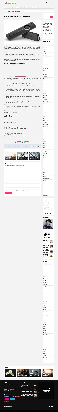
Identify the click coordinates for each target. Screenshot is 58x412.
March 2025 (45, 74)
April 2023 (44, 116)
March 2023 (45, 118)
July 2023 (44, 324)
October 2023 (45, 105)
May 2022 (44, 139)
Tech (9, 7)
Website (6, 186)
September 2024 (45, 299)
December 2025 (45, 276)
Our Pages (38, 7)
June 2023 (44, 112)
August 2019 (45, 145)
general (44, 172)
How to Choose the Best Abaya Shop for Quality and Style (22, 375)
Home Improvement (46, 178)
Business (6, 7)
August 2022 (45, 347)
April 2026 (44, 53)
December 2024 (45, 78)
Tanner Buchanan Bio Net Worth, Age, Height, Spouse (46, 250)
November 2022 (45, 126)
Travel (29, 7)
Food (44, 168)
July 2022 (44, 349)
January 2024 (45, 99)
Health (21, 7)
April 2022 (44, 141)
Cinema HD (24, 55)
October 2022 (45, 128)
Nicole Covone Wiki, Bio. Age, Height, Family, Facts (46, 255)
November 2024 (45, 80)
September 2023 (45, 322)
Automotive (33, 7)
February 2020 (45, 143)
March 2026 (45, 55)
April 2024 (44, 93)
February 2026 (45, 57)
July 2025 (44, 72)
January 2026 (45, 274)
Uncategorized (45, 195)
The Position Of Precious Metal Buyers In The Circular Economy (10, 375)
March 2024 (45, 95)
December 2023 (45, 101)
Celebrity (44, 157)
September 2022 (45, 345)
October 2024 (45, 297)
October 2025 (45, 66)
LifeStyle (17, 7)
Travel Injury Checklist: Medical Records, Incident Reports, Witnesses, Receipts (47, 34)
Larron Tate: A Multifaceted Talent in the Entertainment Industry (47, 233)
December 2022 (45, 124)
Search (44, 14)
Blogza (31, 410)
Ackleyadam (9, 157)
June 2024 (44, 91)
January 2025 (45, 76)
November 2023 (45, 103)
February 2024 (45, 97)
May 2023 (44, 114)
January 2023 (45, 122)
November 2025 (45, 278)
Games (44, 170)
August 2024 (45, 301)
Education (13, 7)
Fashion (20, 373)
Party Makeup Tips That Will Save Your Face (46, 241)
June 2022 (44, 137)
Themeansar (35, 410)
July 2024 (44, 89)
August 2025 (45, 70)
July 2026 (44, 49)
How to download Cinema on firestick (20, 76)
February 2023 (45, 120)
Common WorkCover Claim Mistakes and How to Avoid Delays (47, 30)
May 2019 (44, 147)
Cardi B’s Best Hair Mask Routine (46, 246)
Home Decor (25, 7)
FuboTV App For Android (13, 112)
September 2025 (45, 68)
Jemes (8, 18)
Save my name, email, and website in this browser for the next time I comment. (17, 190)
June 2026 (44, 51)
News (44, 182)
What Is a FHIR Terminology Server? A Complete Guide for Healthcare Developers (22, 156)
